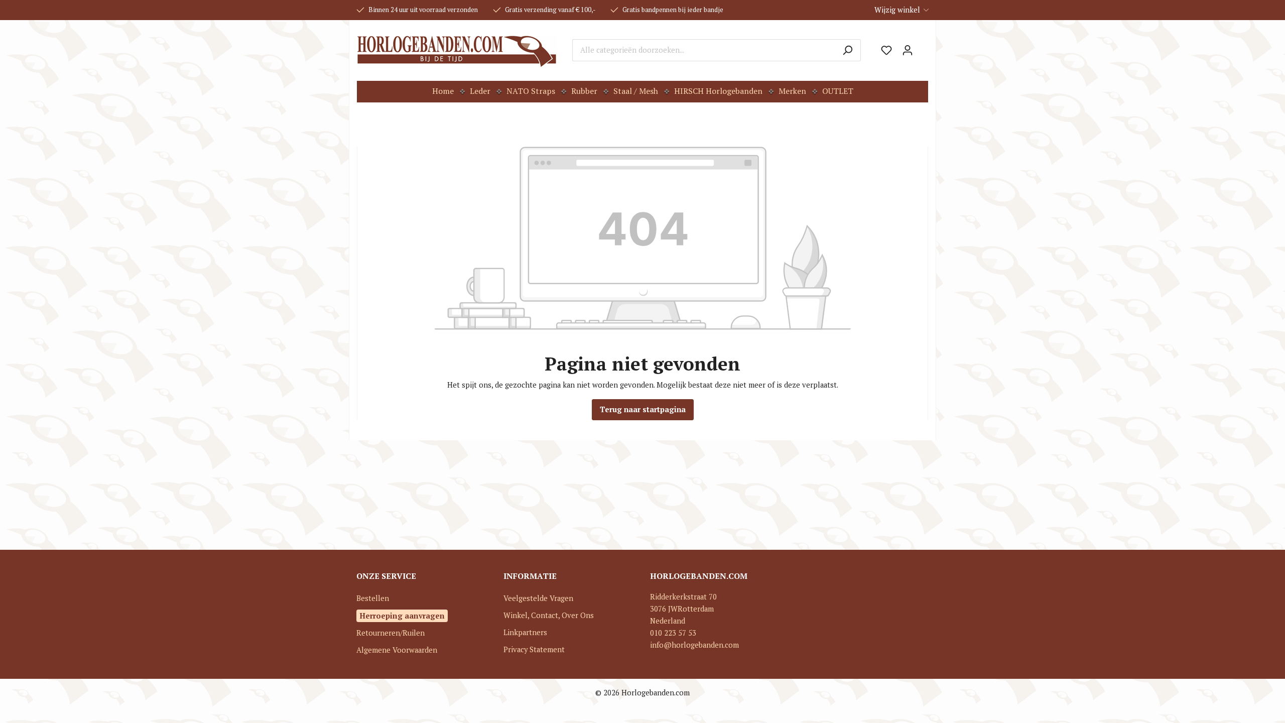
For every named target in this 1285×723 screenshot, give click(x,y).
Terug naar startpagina (643, 409)
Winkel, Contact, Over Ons (548, 615)
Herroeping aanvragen (402, 616)
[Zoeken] (847, 50)
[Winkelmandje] (923, 46)
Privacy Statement (534, 649)
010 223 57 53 (673, 633)
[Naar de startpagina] (457, 50)
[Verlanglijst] (886, 50)
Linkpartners (525, 632)
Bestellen (372, 598)
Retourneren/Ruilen (390, 633)
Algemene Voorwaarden (396, 650)
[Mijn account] (907, 50)
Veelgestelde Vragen (538, 598)
